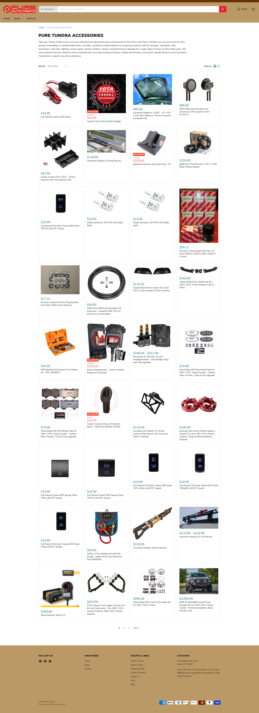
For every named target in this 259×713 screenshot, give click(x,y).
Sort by (41, 66)
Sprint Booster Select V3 (53, 615)
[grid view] (215, 66)
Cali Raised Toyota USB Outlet (56, 116)
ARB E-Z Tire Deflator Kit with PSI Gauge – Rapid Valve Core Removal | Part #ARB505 (104, 556)
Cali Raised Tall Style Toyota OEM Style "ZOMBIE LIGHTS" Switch (198, 487)
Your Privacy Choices (46, 701)
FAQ (133, 680)
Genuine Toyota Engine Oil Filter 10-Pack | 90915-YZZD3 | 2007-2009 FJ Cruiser (197, 253)
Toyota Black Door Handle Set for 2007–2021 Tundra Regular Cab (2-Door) (197, 284)
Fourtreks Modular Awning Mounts (104, 160)
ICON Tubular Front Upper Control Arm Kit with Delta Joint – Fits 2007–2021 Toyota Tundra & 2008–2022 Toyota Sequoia (106, 609)
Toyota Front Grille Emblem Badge (104, 121)
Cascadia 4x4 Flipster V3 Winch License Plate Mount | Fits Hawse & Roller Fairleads (150, 433)
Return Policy (137, 664)
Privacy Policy (137, 661)
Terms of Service (138, 672)
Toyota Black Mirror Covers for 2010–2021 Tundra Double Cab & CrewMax (151, 289)
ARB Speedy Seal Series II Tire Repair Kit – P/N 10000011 (59, 371)
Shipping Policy (138, 668)
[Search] (222, 9)
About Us (135, 676)
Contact (31, 18)
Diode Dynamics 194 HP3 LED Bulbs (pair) (151, 224)
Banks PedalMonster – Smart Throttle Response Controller (105, 371)
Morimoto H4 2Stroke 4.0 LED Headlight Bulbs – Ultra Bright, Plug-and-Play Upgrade (151, 359)
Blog (133, 684)
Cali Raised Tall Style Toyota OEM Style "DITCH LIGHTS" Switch (60, 227)
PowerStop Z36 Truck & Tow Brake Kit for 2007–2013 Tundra (152, 604)
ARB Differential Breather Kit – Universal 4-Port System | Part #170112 (194, 111)
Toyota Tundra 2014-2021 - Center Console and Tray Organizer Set (58, 178)
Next (136, 628)
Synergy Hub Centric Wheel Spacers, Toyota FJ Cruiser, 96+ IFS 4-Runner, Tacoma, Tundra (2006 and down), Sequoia (197, 435)
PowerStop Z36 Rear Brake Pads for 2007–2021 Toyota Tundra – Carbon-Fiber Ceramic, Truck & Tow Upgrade (197, 372)
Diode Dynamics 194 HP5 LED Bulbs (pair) (105, 224)
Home (6, 18)
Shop (17, 18)
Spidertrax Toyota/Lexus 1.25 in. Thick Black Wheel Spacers (198, 165)
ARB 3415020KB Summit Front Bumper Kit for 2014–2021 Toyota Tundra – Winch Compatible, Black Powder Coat (196, 606)
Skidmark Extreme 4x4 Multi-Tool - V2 (152, 164)
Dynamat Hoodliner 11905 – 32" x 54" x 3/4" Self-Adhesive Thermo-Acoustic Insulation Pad (152, 115)
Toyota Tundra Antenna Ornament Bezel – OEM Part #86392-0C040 (103, 425)
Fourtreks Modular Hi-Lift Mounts (195, 536)
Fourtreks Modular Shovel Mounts (149, 547)
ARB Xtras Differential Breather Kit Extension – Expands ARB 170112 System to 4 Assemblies (104, 311)
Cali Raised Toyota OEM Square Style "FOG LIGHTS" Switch (59, 496)
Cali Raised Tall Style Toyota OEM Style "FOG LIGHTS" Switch (60, 545)
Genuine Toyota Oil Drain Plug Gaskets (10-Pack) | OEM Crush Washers (60, 304)
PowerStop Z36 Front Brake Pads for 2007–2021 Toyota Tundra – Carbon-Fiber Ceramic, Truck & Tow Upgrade (59, 433)
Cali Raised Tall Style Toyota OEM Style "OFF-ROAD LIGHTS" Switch (152, 487)
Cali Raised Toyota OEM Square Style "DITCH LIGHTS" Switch (105, 496)
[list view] (219, 66)
